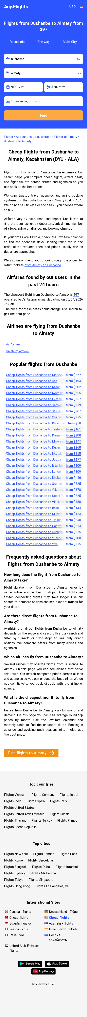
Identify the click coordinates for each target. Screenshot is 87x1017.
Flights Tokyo (13, 880)
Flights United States (19, 808)
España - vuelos (21, 923)
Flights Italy (58, 801)
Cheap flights (19, 918)
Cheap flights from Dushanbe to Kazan (33, 387)
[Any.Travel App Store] (57, 966)
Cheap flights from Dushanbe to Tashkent (35, 429)
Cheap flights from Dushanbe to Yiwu (32, 544)
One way (43, 42)
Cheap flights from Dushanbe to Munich (34, 514)
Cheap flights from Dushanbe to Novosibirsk (37, 393)
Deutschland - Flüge (63, 912)
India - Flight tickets (63, 929)
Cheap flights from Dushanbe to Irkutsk (34, 453)
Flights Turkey (42, 820)
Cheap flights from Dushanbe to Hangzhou (36, 526)
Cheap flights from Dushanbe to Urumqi (34, 484)
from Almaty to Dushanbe (42, 265)
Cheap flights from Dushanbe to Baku (32, 508)
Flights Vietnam (15, 795)
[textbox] (43, 59)
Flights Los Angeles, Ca (52, 886)
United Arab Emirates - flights (25, 948)
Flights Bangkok (15, 867)
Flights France (67, 820)
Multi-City (70, 42)
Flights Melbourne (43, 873)
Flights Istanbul (67, 867)
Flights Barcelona (40, 860)
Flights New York (16, 854)
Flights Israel (69, 795)
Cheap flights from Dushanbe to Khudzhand (36, 423)
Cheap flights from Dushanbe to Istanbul (35, 466)
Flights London (43, 854)
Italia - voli (17, 935)
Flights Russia (59, 814)
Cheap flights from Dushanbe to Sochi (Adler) (38, 496)
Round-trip (17, 42)
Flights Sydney (14, 873)
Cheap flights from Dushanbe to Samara (34, 405)
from (73, 375)
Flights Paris (68, 854)
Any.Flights (16, 6)
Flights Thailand (15, 820)
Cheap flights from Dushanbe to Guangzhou (36, 532)
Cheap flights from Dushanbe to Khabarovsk (37, 478)
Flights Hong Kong (17, 886)
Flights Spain (36, 801)
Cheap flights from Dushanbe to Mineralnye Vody (40, 441)
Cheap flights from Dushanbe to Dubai (33, 447)
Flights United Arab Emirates (24, 814)
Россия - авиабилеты (58, 937)
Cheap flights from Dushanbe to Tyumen (34, 520)
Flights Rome (13, 860)
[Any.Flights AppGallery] (43, 973)
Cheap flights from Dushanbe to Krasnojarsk (37, 435)
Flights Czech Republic (20, 827)
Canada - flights (21, 912)
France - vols (19, 929)
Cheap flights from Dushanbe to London (34, 472)
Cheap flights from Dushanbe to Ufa (31, 381)
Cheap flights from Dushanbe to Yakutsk (34, 490)
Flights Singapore (41, 880)
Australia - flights (61, 923)
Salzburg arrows (17, 351)
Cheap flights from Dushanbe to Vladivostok (37, 502)
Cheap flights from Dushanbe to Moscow (35, 375)
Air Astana (13, 344)
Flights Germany (43, 795)
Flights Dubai (41, 867)
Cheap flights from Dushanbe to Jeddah (34, 459)
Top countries (41, 784)
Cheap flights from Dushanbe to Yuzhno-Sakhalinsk (42, 538)
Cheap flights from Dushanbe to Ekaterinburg (38, 399)
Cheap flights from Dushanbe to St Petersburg (39, 411)
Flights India (12, 801)
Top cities (41, 843)
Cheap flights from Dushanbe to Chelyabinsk (37, 417)
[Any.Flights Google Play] (30, 966)
